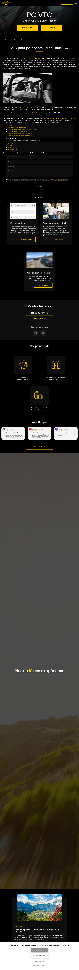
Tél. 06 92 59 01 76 (27, 28)
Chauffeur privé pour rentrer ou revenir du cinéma (22, 129)
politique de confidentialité (61, 180)
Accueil (3, 40)
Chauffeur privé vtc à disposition (17, 131)
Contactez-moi (66, 3)
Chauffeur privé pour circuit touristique (19, 126)
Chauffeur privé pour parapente (17, 128)
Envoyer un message (39, 319)
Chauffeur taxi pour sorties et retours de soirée (21, 135)
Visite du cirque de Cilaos (38, 273)
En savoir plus (26, 240)
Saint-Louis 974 (18, 40)
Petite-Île (10, 146)
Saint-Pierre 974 (12, 149)
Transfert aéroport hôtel (54, 223)
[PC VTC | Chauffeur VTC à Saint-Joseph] (5, 3)
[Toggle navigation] (76, 3)
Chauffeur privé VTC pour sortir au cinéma (20, 133)
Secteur (10, 40)
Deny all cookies (40, 955)
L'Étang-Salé (11, 144)
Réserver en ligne (17, 223)
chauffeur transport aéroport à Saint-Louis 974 (25, 113)
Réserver (52, 28)
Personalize (40, 961)
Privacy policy (40, 965)
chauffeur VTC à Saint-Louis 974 (28, 58)
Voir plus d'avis (39, 446)
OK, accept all (40, 950)
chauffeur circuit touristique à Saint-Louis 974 (59, 118)
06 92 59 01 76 (41, 313)
